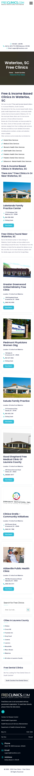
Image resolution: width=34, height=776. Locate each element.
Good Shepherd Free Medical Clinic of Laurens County (15, 459)
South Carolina (20, 72)
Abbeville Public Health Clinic (16, 570)
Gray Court (8, 636)
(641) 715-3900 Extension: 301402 (20, 46)
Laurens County (20, 620)
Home (11, 72)
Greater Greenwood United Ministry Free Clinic (14, 287)
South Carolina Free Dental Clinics (17, 680)
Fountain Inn (9, 633)
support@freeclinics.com (20, 48)
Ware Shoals (9, 650)
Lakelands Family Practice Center (13, 207)
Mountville (8, 646)
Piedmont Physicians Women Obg (15, 344)
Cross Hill (8, 629)
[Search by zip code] (28, 610)
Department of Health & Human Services (13, 727)
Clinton (7, 626)
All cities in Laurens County (13, 658)
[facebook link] (3, 711)
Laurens (7, 643)
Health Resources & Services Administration (14, 724)
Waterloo (8, 653)
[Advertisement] (17, 24)
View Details (8, 225)
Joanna (7, 639)
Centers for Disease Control (9, 717)
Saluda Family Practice (16, 401)
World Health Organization (9, 720)
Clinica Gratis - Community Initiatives (16, 515)
